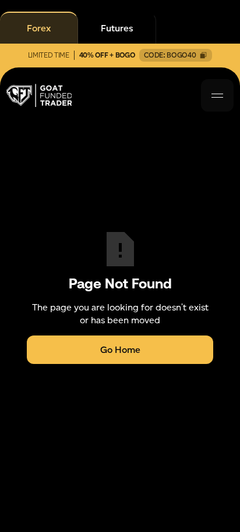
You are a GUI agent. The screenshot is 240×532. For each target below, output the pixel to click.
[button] (217, 95)
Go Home (120, 349)
